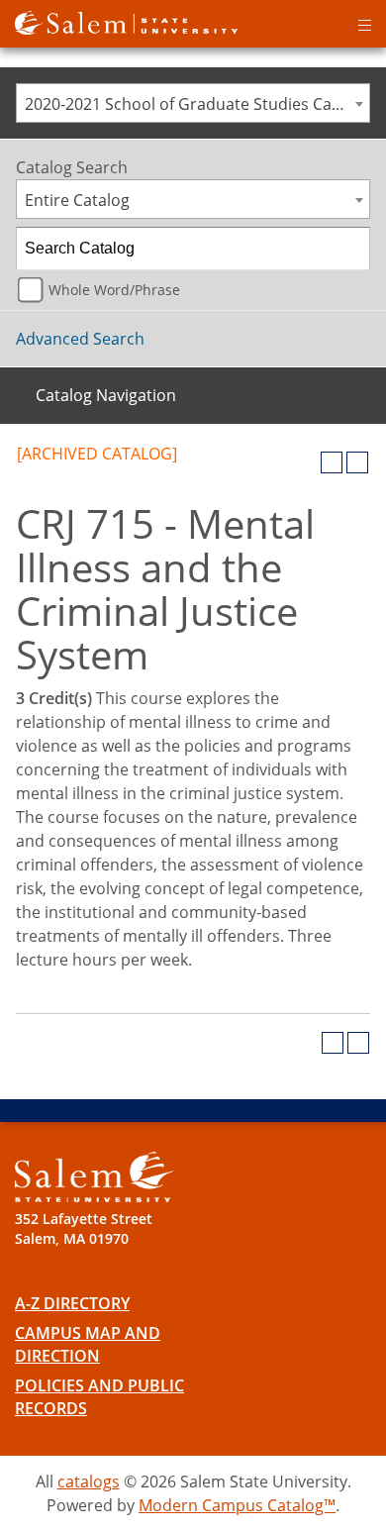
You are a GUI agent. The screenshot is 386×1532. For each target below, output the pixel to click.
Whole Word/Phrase (114, 289)
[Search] (349, 248)
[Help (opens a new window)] (357, 462)
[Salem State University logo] (126, 21)
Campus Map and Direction (87, 1344)
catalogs (88, 1481)
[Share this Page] (306, 462)
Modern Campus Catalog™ (237, 1505)
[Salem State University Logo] (94, 1177)
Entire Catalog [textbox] (77, 200)
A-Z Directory (72, 1303)
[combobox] (193, 103)
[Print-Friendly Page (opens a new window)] (331, 462)
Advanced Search (80, 339)
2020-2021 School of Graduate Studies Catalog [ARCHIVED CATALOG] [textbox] (197, 104)
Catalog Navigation (106, 395)
